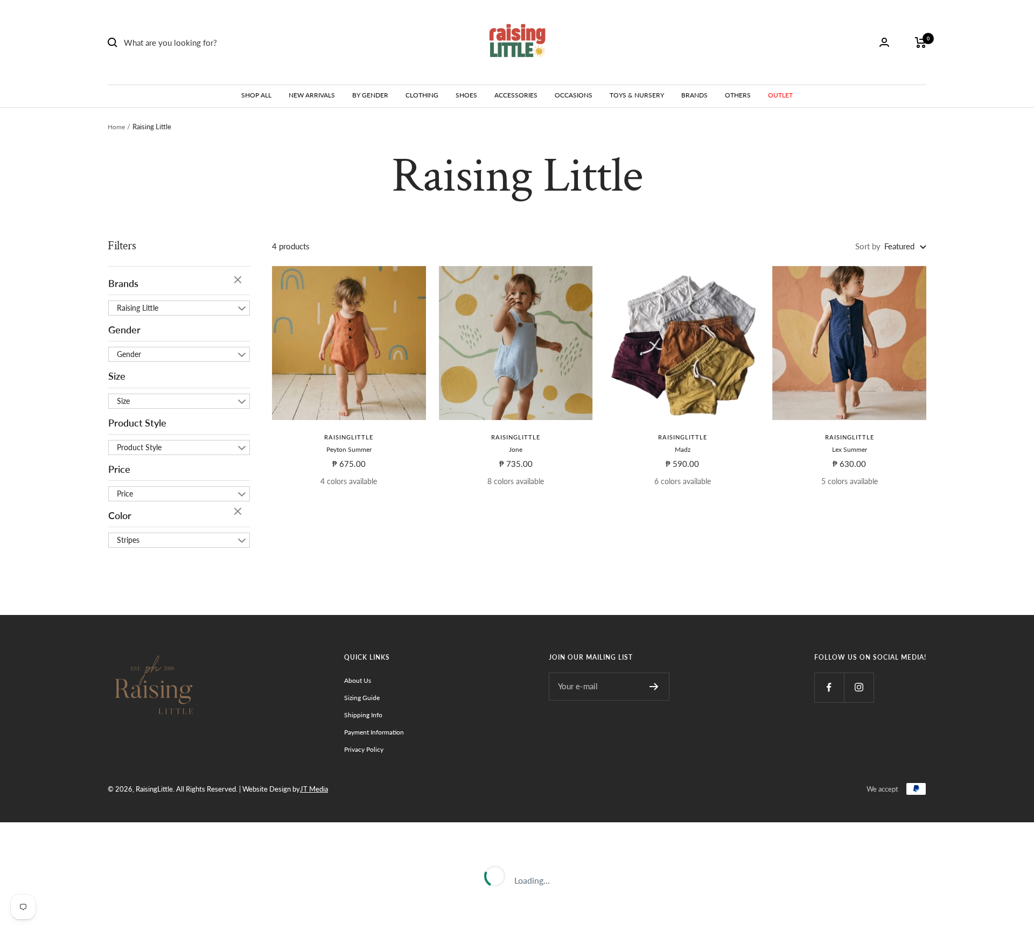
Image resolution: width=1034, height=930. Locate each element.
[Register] (654, 686)
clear (239, 280)
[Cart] (920, 42)
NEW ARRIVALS (312, 95)
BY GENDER (370, 95)
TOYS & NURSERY (637, 95)
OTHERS (738, 95)
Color (119, 515)
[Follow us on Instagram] (859, 687)
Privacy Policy (363, 749)
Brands (123, 283)
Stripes (128, 539)
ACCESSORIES (515, 95)
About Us (357, 680)
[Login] (884, 42)
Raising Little (137, 307)
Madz (682, 449)
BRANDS (694, 95)
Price (119, 469)
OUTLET (780, 95)
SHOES (466, 95)
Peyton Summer (349, 449)
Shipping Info (363, 715)
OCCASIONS (573, 95)
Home (116, 127)
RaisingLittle (348, 436)
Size (116, 376)
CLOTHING (422, 95)
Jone (515, 449)
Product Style (137, 423)
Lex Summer (849, 449)
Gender (124, 329)
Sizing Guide (362, 698)
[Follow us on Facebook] (829, 687)
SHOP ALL (256, 95)
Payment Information (374, 732)
